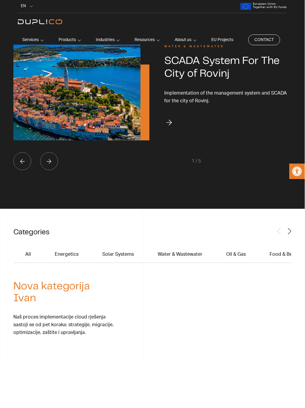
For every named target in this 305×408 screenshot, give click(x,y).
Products (67, 40)
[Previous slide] (22, 161)
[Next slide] (49, 161)
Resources (144, 40)
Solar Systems (118, 254)
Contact (264, 40)
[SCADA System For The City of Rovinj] (76, 92)
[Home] (40, 22)
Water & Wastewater (180, 254)
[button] (297, 171)
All (28, 254)
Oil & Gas (236, 254)
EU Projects (222, 40)
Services (30, 40)
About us (183, 40)
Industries (105, 40)
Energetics (67, 254)
